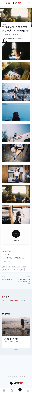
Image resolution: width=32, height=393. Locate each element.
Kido (7, 341)
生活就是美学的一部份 (11, 339)
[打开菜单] (28, 3)
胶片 (4, 269)
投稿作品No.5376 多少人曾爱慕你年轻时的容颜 (24, 280)
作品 (4, 266)
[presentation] (16, 326)
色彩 (22, 269)
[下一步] (28, 332)
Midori (6, 34)
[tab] (14, 349)
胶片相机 (16, 269)
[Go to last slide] (4, 332)
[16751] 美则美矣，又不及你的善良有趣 (14, 258)
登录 (12, 300)
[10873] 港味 (7, 261)
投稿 (13, 266)
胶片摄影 (10, 269)
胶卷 (18, 266)
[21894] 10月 (7, 254)
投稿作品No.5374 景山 (8, 279)
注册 (16, 300)
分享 (9, 266)
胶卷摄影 (24, 266)
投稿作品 (4, 24)
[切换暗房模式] (29, 384)
